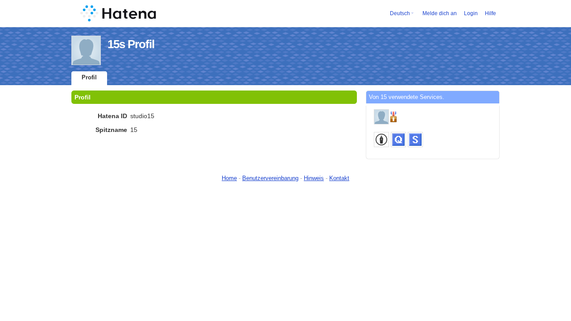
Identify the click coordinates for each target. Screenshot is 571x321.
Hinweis (314, 178)
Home (229, 178)
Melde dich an (439, 13)
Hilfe (490, 13)
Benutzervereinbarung (270, 178)
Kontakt (339, 178)
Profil (89, 77)
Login (471, 13)
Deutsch (400, 13)
